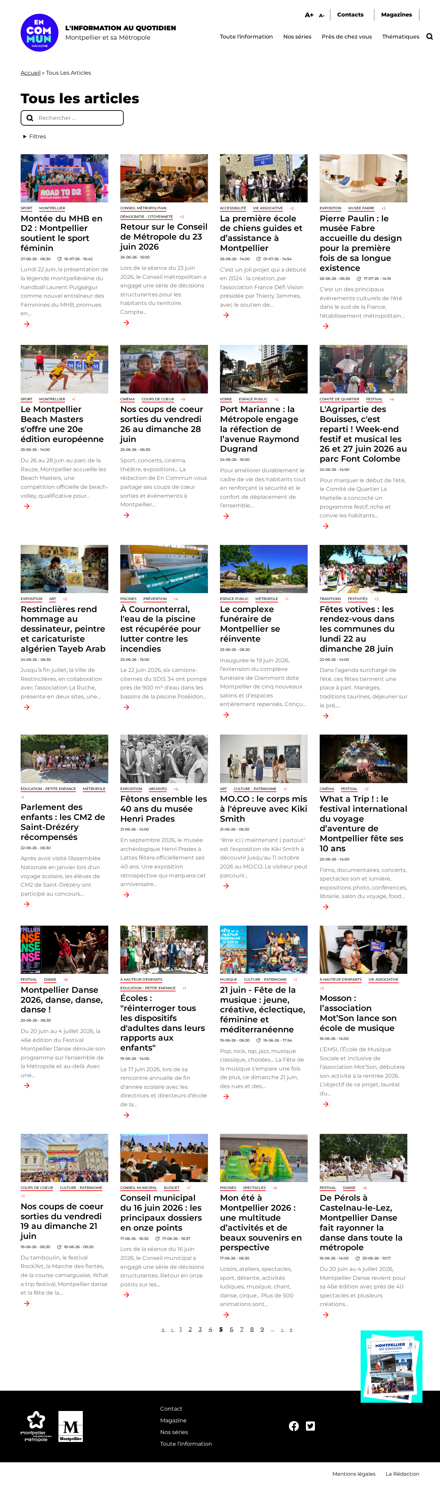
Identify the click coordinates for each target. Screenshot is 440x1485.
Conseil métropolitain (143, 208)
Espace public (253, 399)
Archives (158, 789)
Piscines (128, 599)
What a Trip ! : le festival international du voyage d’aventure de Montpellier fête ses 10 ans (363, 823)
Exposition (330, 208)
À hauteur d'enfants (141, 979)
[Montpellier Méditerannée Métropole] (36, 1426)
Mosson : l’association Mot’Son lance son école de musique (358, 1013)
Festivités (357, 599)
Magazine (173, 1420)
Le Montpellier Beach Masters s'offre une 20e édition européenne (62, 424)
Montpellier (52, 208)
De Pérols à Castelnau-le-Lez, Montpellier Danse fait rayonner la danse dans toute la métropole (361, 1222)
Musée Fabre (361, 208)
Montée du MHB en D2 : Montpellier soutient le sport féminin (61, 233)
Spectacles (254, 1188)
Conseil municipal (138, 1188)
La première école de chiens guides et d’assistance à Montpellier (261, 233)
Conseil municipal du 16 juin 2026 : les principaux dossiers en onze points (161, 1212)
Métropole (266, 599)
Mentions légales (353, 1474)
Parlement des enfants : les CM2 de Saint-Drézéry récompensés (63, 822)
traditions (330, 599)
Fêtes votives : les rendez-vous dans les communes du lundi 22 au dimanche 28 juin (357, 629)
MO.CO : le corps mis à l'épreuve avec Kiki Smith (263, 809)
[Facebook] (294, 1426)
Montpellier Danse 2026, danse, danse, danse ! (62, 1000)
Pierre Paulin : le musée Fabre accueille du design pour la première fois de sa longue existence (361, 243)
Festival (374, 399)
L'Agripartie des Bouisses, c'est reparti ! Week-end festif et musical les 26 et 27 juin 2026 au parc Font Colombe (363, 434)
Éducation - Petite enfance (48, 789)
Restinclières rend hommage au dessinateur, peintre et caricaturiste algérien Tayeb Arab (63, 629)
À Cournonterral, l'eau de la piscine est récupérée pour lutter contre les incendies (160, 629)
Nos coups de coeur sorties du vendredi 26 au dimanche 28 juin (161, 424)
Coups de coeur (158, 399)
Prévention (155, 599)
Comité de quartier (339, 399)
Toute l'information (246, 36)
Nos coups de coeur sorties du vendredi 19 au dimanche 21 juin (62, 1221)
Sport (26, 208)
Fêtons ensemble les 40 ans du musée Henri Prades (163, 809)
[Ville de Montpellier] (70, 1426)
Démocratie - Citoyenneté (146, 217)
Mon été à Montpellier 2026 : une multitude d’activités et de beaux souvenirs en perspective (261, 1222)
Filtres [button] (37, 136)
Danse (50, 979)
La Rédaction (402, 1474)
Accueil (31, 73)
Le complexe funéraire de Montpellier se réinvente (250, 624)
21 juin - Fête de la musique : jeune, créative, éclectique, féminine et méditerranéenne (262, 1009)
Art (52, 599)
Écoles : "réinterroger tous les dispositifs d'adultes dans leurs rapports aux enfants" (162, 1023)
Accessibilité (233, 208)
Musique (228, 979)
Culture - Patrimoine (255, 789)
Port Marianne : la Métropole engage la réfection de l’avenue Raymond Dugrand (259, 429)
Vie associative (268, 208)
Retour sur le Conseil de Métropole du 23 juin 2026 (164, 237)
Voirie (226, 399)
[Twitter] (310, 1426)
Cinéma (127, 399)
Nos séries (297, 36)
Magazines (396, 14)
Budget (171, 1188)
